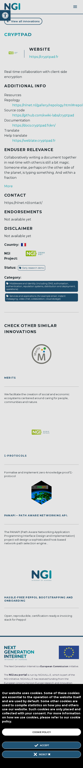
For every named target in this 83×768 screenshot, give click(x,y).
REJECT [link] (43, 754)
